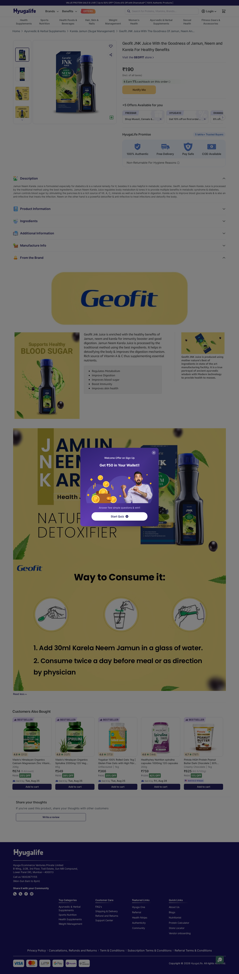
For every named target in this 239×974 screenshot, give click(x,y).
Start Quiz (117, 516)
